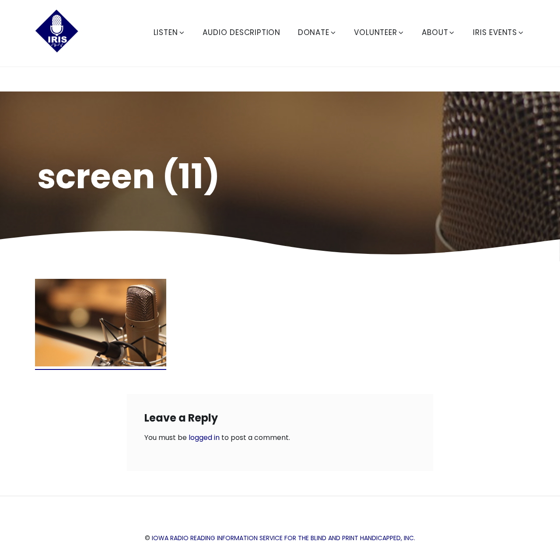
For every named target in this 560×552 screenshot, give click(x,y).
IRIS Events (495, 32)
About (435, 32)
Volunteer (375, 32)
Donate (313, 32)
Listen (166, 32)
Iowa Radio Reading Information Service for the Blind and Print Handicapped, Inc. (283, 538)
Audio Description (241, 32)
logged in (204, 437)
